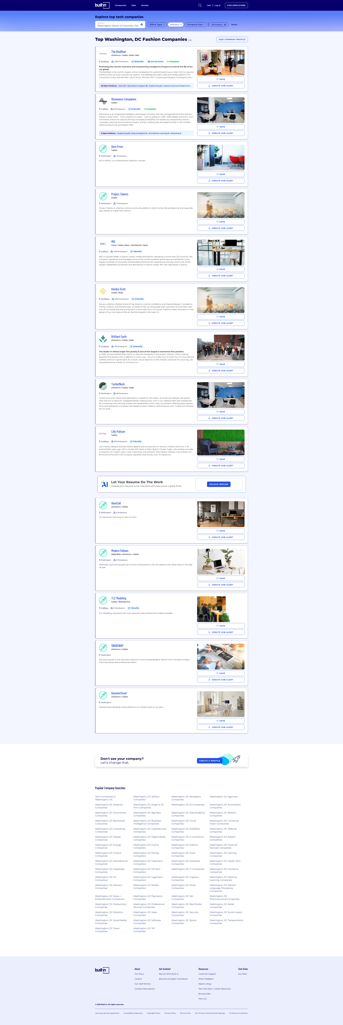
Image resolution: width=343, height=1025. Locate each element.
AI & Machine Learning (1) (159, 133)
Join (209, 5)
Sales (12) (122, 86)
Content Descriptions (145, 989)
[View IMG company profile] (172, 259)
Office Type (156, 24)
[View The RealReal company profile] (172, 69)
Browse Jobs (204, 994)
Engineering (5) (155, 86)
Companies (120, 5)
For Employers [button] (236, 5)
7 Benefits (137, 251)
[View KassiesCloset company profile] (172, 710)
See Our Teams (157, 61)
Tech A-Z (203, 999)
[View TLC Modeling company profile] (172, 615)
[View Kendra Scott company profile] (172, 306)
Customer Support (207, 974)
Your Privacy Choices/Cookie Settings (210, 1013)
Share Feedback (206, 979)
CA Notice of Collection (238, 1013)
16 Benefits (135, 109)
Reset (234, 24)
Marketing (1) (176, 133)
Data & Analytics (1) (139, 133)
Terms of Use (185, 1013)
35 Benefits (138, 61)
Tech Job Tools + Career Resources (215, 989)
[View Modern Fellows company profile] (172, 568)
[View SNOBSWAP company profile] (172, 663)
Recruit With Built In (168, 974)
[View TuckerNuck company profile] (172, 401)
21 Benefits (139, 299)
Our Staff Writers (143, 984)
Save (222, 79)
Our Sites (242, 974)
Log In (218, 5)
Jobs (133, 5)
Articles (144, 5)
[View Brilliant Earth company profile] (172, 354)
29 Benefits (137, 346)
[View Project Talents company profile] (172, 211)
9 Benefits (137, 441)
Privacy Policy (170, 1013)
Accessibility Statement (133, 1013)
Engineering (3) (124, 133)
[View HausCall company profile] (172, 520)
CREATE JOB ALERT (222, 86)
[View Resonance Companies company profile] (172, 116)
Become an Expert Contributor (173, 979)
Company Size (195, 24)
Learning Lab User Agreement (107, 1013)
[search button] (200, 5)
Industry (175, 24)
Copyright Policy (153, 1013)
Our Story (139, 974)
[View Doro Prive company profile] (172, 164)
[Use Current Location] (141, 24)
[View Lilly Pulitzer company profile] (172, 449)
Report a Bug (205, 984)
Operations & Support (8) (137, 86)
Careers (138, 979)
